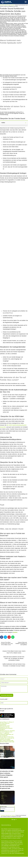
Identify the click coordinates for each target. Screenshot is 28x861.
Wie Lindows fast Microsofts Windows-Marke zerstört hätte (7, 741)
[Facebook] (1, 637)
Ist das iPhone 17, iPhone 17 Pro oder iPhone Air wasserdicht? (7, 723)
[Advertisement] (14, 60)
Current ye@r (4, 699)
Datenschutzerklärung (6, 825)
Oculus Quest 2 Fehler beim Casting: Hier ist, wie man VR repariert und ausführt (7, 738)
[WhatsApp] (12, 637)
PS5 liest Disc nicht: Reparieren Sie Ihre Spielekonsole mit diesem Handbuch (6, 727)
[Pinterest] (9, 637)
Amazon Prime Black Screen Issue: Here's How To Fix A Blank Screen (7, 643)
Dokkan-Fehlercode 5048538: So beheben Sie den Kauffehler (21, 643)
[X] (5, 637)
